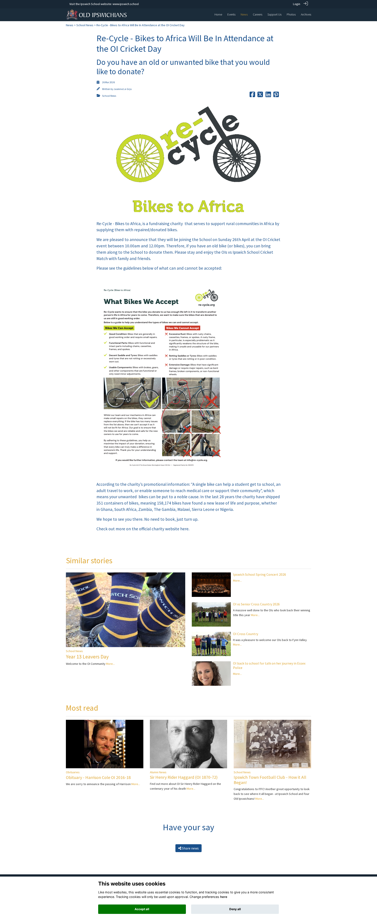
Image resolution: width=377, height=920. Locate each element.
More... (110, 664)
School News (84, 25)
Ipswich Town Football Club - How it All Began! (270, 779)
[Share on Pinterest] (276, 96)
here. (184, 528)
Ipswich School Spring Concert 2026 (259, 574)
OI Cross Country (245, 634)
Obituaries (73, 772)
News (69, 25)
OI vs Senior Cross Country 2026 (256, 604)
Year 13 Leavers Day (87, 656)
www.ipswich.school (126, 4)
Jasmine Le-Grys (123, 89)
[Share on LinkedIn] (268, 96)
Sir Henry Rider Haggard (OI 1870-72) (184, 777)
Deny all (235, 909)
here (223, 897)
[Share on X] (260, 96)
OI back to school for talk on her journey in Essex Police (269, 665)
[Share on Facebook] (252, 96)
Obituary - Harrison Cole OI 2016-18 (98, 777)
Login (296, 4)
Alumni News (158, 772)
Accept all (142, 909)
